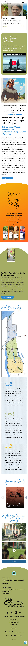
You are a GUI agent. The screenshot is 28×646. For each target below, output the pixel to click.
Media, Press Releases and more (14, 632)
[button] (24, 26)
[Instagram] (16, 612)
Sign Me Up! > (5, 583)
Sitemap (14, 640)
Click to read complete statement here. (14, 114)
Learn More (7, 178)
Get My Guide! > (5, 593)
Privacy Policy (18, 636)
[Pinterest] (12, 612)
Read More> (6, 28)
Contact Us (9, 636)
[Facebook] (8, 612)
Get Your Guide (7, 297)
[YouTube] (20, 612)
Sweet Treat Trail (23, 235)
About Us (14, 628)
